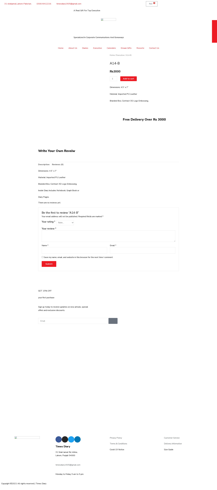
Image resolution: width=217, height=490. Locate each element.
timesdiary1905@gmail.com (68, 465)
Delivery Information (173, 443)
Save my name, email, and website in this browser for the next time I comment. (78, 257)
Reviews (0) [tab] (58, 164)
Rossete (140, 48)
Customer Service (172, 438)
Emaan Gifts (126, 48)
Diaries (85, 48)
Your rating (48, 221)
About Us (72, 48)
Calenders (111, 48)
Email (113, 245)
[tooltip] (214, 23)
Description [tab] (43, 164)
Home (60, 48)
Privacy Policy (116, 438)
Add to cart (128, 78)
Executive (97, 48)
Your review (49, 228)
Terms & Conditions (118, 443)
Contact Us (154, 48)
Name (45, 245)
